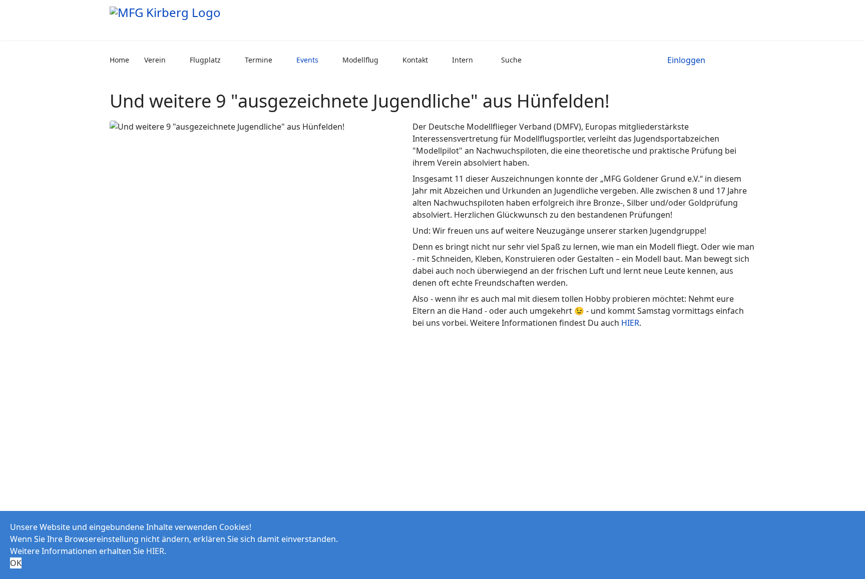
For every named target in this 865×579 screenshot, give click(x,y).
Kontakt (415, 60)
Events (307, 60)
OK (16, 562)
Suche (511, 60)
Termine (258, 60)
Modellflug (360, 60)
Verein (155, 60)
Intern (462, 60)
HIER (630, 322)
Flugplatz (205, 60)
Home (119, 60)
